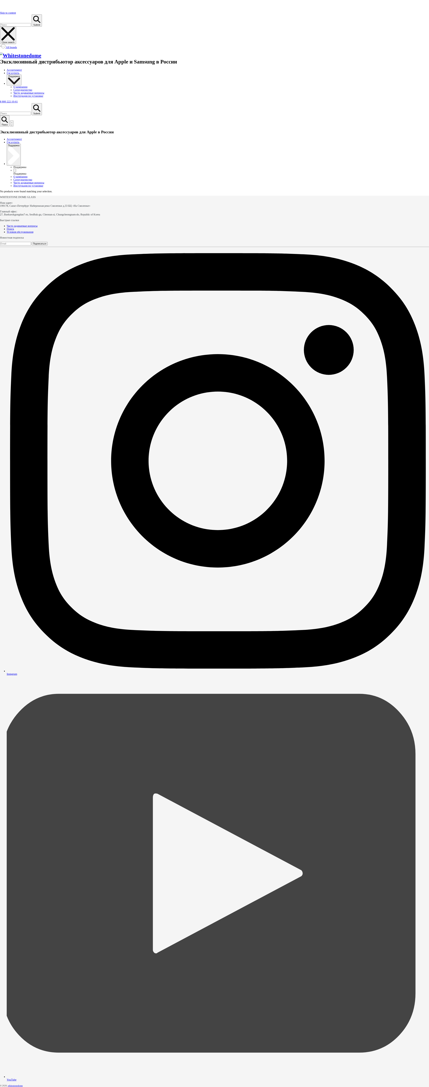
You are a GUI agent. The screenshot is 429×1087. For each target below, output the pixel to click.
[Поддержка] (14, 170)
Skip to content (8, 12)
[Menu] (11, 123)
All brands (11, 47)
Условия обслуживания (20, 231)
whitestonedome (15, 1085)
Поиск (10, 228)
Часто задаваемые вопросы (22, 225)
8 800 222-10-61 (9, 101)
